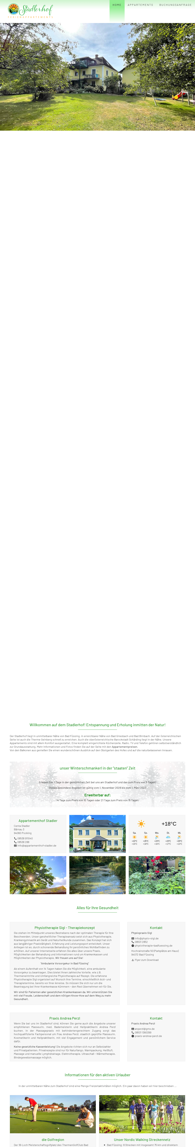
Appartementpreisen (124, 746)
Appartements (140, 4)
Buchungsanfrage (175, 4)
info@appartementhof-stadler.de (35, 845)
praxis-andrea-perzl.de (148, 1036)
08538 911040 (23, 838)
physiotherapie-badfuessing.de (153, 945)
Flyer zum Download (147, 959)
